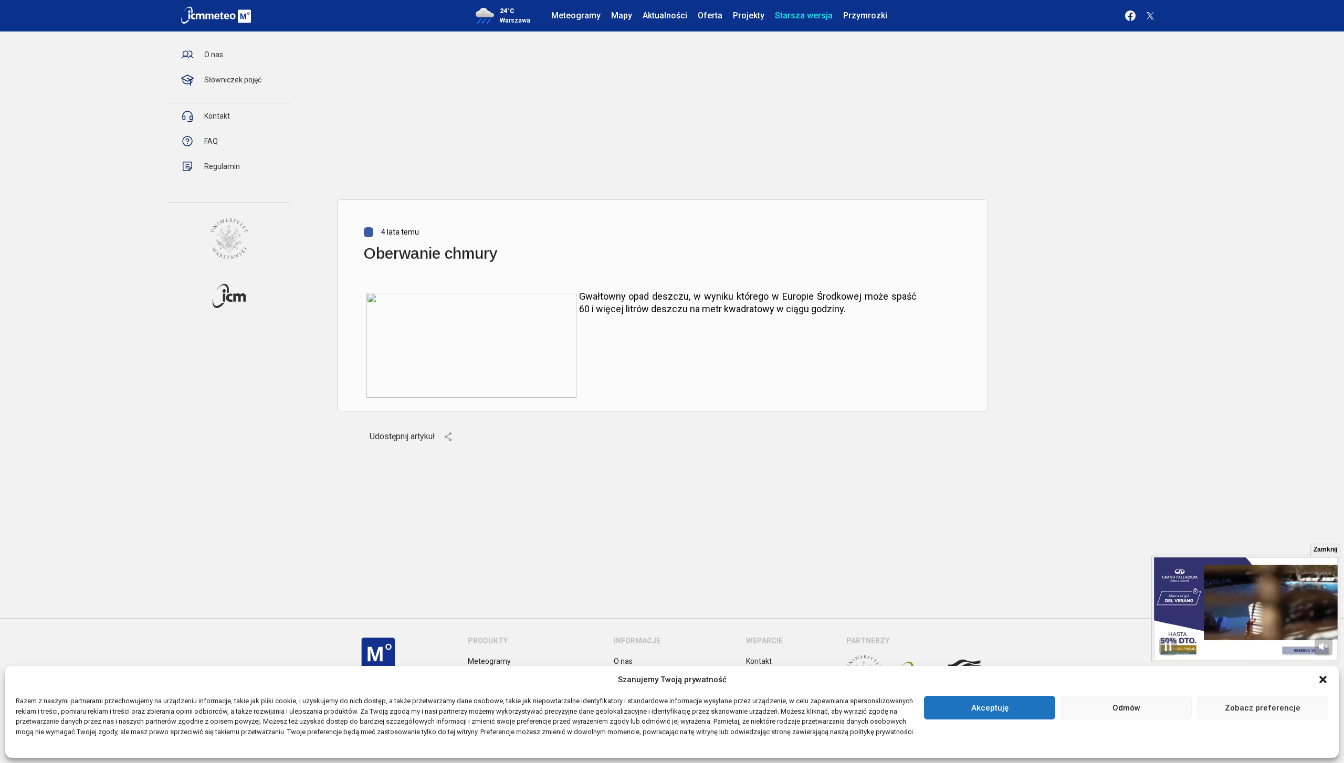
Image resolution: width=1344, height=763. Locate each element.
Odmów (1126, 708)
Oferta (710, 15)
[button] (1323, 679)
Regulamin (222, 166)
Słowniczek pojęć (232, 80)
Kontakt (217, 116)
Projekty (748, 15)
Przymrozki (865, 15)
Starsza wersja (804, 15)
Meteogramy (576, 15)
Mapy (621, 15)
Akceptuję (990, 708)
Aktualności (665, 15)
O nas (213, 54)
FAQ (211, 141)
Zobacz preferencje (1262, 708)
